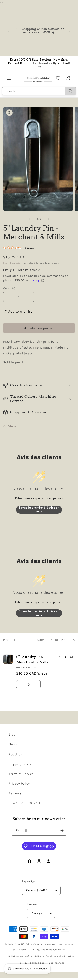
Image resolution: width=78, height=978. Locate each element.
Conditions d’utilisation (60, 956)
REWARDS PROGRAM (24, 803)
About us (15, 754)
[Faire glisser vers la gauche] (29, 219)
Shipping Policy (20, 764)
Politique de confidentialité (25, 956)
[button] (8, 78)
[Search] (70, 91)
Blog (12, 734)
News (13, 744)
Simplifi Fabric (24, 944)
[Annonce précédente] (8, 31)
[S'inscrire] (62, 831)
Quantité (9, 288)
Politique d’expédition (31, 962)
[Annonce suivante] (70, 31)
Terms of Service (21, 773)
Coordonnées (57, 962)
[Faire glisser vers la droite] (48, 219)
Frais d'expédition (13, 262)
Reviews (15, 793)
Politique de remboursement (48, 949)
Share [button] (12, 426)
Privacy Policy (19, 783)
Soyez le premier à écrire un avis (39, 510)
